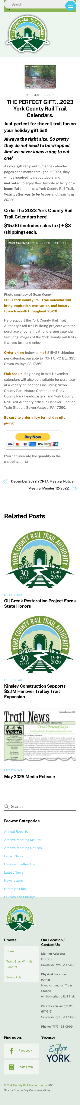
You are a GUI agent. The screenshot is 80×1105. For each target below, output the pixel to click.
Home (10, 951)
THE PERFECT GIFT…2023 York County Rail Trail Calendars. (40, 108)
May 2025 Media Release (29, 776)
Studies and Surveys (19, 897)
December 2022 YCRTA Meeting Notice (42, 481)
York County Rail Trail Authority (27, 1085)
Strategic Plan (15, 889)
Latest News (13, 594)
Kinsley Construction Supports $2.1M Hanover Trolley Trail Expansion (35, 691)
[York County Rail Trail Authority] (27, 53)
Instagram (25, 1067)
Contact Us (13, 977)
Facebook (25, 1050)
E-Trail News (13, 856)
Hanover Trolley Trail (20, 864)
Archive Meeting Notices (23, 848)
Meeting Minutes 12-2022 (48, 488)
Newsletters (13, 880)
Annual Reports (16, 831)
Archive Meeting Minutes (23, 840)
